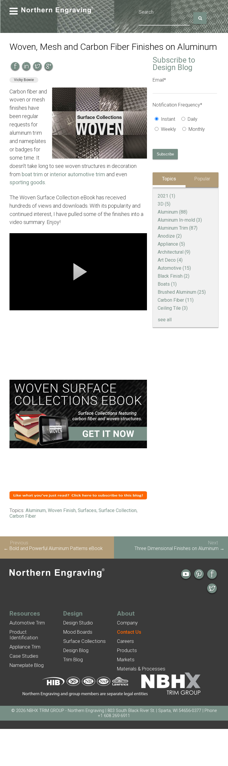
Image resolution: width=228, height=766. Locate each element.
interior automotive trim (77, 174)
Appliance (171, 244)
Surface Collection (118, 510)
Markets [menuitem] (125, 659)
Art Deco (170, 260)
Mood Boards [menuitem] (77, 632)
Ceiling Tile (173, 308)
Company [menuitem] (127, 623)
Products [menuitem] (127, 650)
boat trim (32, 174)
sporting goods (27, 182)
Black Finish (173, 276)
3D (164, 204)
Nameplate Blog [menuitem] (27, 665)
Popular (202, 179)
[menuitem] (129, 632)
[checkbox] (185, 124)
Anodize (170, 236)
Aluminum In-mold (180, 220)
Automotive (174, 268)
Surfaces (87, 510)
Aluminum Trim (177, 228)
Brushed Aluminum (182, 292)
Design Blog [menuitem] (75, 650)
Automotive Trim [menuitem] (27, 623)
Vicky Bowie (24, 80)
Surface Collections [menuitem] (84, 641)
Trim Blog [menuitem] (73, 659)
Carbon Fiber (23, 516)
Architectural (174, 252)
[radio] (166, 120)
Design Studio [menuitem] (78, 623)
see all (165, 319)
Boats (167, 284)
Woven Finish (62, 510)
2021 (166, 196)
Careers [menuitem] (125, 641)
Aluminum (36, 510)
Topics (169, 179)
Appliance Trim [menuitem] (25, 647)
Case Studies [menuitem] (24, 656)
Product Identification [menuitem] (24, 635)
